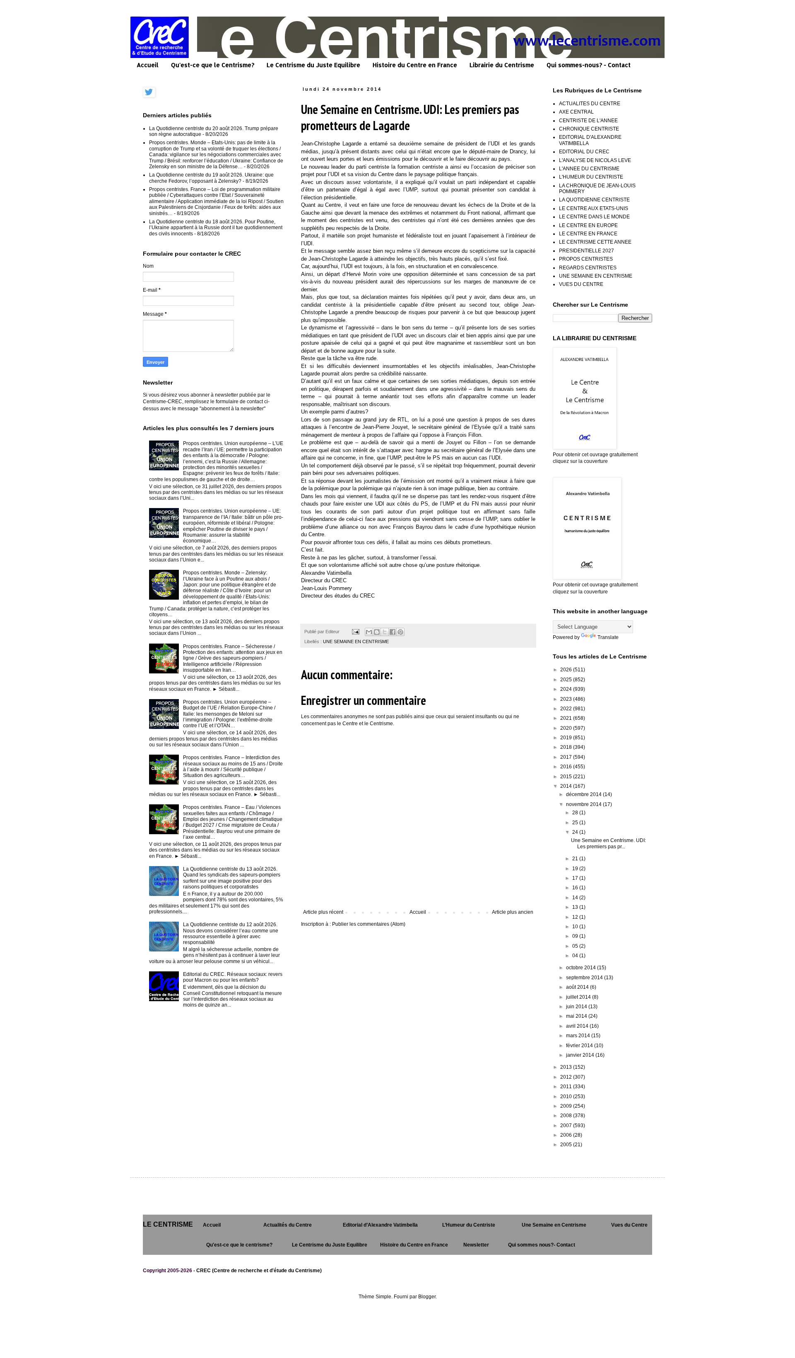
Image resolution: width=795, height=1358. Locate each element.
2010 (566, 1096)
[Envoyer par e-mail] (369, 632)
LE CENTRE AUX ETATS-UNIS (593, 208)
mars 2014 (578, 1035)
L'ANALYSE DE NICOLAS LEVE (595, 160)
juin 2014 (577, 1006)
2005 (566, 1144)
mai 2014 (577, 1016)
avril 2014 (578, 1026)
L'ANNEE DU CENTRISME (589, 169)
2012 (566, 1077)
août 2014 (578, 987)
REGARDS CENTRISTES (588, 268)
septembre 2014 (585, 977)
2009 (566, 1106)
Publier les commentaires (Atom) (368, 924)
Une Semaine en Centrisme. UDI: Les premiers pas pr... (608, 843)
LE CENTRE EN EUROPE (588, 225)
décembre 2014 (584, 794)
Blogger (427, 1297)
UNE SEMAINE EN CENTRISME (356, 641)
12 (575, 917)
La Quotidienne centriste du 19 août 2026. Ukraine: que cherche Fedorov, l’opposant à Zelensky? (211, 178)
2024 (566, 689)
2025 (566, 680)
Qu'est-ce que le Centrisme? (212, 64)
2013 (566, 1067)
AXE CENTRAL (576, 112)
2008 (566, 1115)
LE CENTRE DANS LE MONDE (594, 217)
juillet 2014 (579, 997)
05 (575, 946)
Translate (608, 637)
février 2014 (580, 1045)
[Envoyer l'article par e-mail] (355, 631)
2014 (566, 786)
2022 (566, 709)
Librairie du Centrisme (502, 64)
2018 (566, 747)
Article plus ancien (512, 912)
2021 (566, 718)
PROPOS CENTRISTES (586, 259)
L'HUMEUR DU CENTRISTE (591, 177)
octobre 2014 (581, 968)
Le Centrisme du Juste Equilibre (313, 64)
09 (575, 936)
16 (575, 888)
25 (575, 822)
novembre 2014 (584, 804)
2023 (566, 699)
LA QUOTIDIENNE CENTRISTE (594, 200)
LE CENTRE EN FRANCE (588, 234)
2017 (566, 757)
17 (575, 878)
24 (575, 832)
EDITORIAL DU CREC (584, 152)
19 (575, 868)
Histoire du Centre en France (415, 64)
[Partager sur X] (385, 632)
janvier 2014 (580, 1055)
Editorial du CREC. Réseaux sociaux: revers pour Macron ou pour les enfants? (232, 977)
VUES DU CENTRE (581, 284)
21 (575, 859)
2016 (566, 767)
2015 (566, 776)
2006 (566, 1135)
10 (575, 927)
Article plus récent (323, 912)
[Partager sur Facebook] (392, 632)
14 (575, 897)
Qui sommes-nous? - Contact (589, 64)
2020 (566, 728)
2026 (566, 670)
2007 (566, 1125)
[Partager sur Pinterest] (400, 632)
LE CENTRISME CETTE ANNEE (595, 242)
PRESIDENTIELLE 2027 (586, 251)
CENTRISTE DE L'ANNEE (588, 120)
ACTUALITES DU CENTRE (589, 104)
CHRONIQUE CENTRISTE (589, 129)
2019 (566, 738)
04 (575, 956)
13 (575, 907)
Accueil (148, 64)
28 (575, 813)
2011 (566, 1086)
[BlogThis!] (377, 632)
